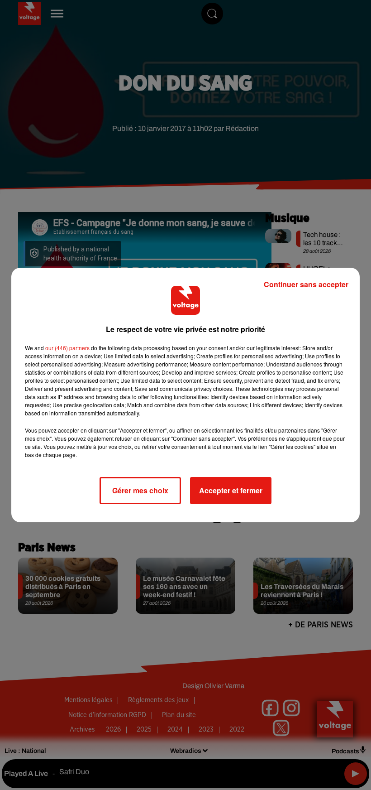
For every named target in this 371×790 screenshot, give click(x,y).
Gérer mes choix (140, 490)
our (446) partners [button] (67, 348)
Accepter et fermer (230, 490)
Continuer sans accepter (306, 284)
